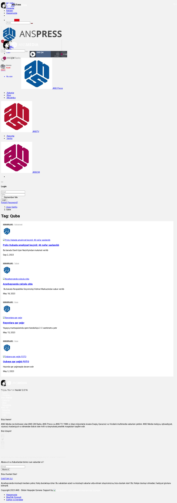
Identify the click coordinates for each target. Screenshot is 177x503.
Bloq (8, 95)
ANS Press (57, 88)
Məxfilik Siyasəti (13, 497)
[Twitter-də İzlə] (2, 440)
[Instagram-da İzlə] (2, 448)
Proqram (6, 412)
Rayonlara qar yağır (13, 322)
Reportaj (10, 136)
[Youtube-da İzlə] (2, 444)
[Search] (16, 20)
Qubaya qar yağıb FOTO (16, 361)
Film (4, 415)
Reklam (9, 10)
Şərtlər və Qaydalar (14, 499)
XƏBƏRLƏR (8, 224)
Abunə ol (5, 469)
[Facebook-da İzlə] (2, 437)
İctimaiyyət (18, 224)
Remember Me (11, 197)
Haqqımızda (11, 13)
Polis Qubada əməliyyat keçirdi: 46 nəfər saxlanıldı (31, 245)
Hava (16, 302)
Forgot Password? (9, 202)
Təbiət (16, 263)
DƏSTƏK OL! (7, 478)
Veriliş (9, 138)
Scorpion (97, 490)
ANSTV (35, 131)
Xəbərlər (10, 93)
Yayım (5, 393)
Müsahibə (11, 98)
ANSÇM (36, 172)
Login (4, 200)
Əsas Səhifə (11, 207)
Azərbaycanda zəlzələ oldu (18, 284)
